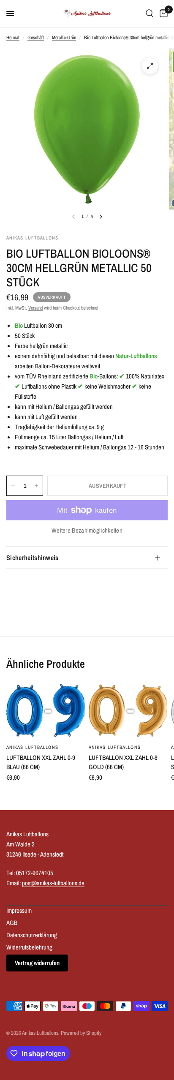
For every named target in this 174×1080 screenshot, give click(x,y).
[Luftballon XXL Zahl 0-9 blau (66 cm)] (45, 711)
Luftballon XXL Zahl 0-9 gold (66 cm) (123, 762)
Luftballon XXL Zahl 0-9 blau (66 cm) (40, 762)
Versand (35, 308)
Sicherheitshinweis (32, 557)
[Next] (101, 216)
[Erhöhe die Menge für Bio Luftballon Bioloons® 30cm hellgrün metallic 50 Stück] (36, 485)
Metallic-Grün (64, 37)
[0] (162, 13)
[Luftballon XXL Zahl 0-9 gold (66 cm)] (128, 711)
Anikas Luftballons (32, 747)
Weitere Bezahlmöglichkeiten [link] (87, 530)
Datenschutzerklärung (31, 934)
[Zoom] (150, 66)
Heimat (12, 37)
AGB (11, 922)
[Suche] (150, 13)
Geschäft (35, 37)
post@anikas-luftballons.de (53, 883)
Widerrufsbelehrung (29, 947)
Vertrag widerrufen (37, 962)
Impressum (19, 910)
